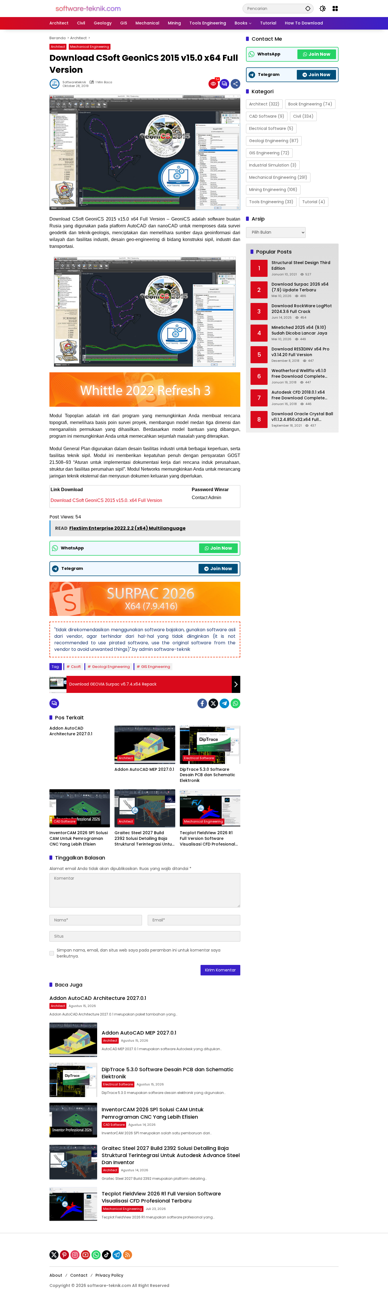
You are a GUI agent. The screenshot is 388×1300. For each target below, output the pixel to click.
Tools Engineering (271, 202)
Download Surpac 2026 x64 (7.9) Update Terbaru (300, 287)
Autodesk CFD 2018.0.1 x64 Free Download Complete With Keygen (298, 395)
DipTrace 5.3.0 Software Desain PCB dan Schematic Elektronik (207, 775)
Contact (78, 1275)
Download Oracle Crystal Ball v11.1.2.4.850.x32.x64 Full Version (302, 416)
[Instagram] (75, 1254)
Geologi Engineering (111, 666)
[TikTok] (106, 1254)
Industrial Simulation (273, 165)
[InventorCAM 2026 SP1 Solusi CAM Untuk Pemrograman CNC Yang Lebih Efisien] (79, 808)
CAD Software (64, 821)
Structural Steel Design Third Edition (301, 265)
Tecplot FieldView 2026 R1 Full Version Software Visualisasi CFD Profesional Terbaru (207, 838)
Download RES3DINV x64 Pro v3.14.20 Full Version (300, 352)
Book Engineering (310, 104)
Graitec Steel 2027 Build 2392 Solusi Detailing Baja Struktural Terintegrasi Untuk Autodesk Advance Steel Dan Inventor (144, 838)
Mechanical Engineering (89, 46)
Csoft (76, 666)
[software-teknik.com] (88, 8)
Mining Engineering (273, 189)
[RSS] (127, 1254)
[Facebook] (202, 703)
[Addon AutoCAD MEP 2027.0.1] (144, 745)
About (55, 1275)
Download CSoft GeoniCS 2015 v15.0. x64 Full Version (106, 500)
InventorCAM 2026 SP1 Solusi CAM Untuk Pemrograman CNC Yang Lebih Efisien (78, 838)
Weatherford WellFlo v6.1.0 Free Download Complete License (299, 373)
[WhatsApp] (235, 703)
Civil (303, 116)
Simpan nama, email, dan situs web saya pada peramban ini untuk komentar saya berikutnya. (138, 953)
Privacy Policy (109, 1275)
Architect (58, 46)
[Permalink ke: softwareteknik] (55, 84)
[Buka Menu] (335, 8)
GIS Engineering (155, 666)
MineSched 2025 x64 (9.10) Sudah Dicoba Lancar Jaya (299, 330)
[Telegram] (224, 703)
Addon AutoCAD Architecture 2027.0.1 (70, 731)
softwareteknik (74, 82)
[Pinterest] (64, 1254)
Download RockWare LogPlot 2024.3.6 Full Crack (302, 308)
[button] (308, 8)
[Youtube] (85, 1254)
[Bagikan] (235, 84)
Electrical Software (199, 758)
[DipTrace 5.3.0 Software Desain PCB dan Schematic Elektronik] (210, 745)
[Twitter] (213, 703)
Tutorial (313, 202)
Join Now (221, 548)
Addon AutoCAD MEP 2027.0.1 (144, 769)
